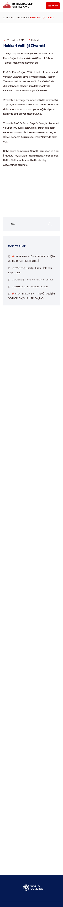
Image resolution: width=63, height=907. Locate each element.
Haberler (22, 17)
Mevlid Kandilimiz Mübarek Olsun (30, 286)
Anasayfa (8, 17)
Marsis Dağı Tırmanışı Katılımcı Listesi (32, 279)
